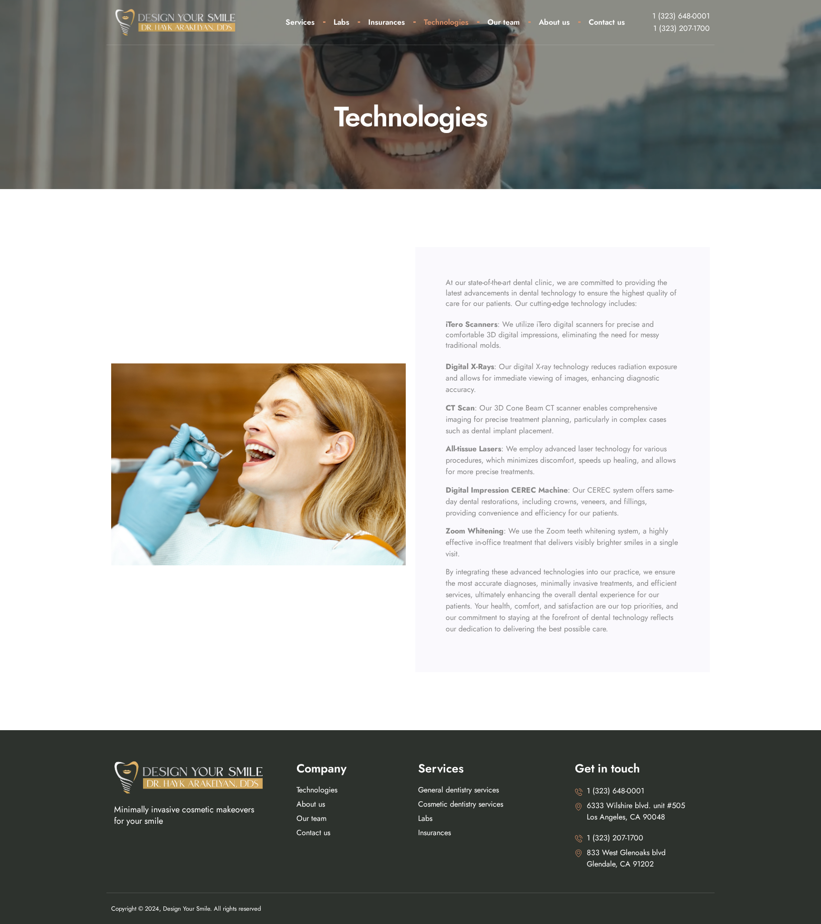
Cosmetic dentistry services (460, 804)
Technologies (446, 22)
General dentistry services (458, 790)
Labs (341, 22)
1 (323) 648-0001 (681, 15)
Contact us (607, 22)
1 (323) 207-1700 (681, 28)
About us (554, 22)
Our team (503, 22)
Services (300, 22)
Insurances (386, 22)
